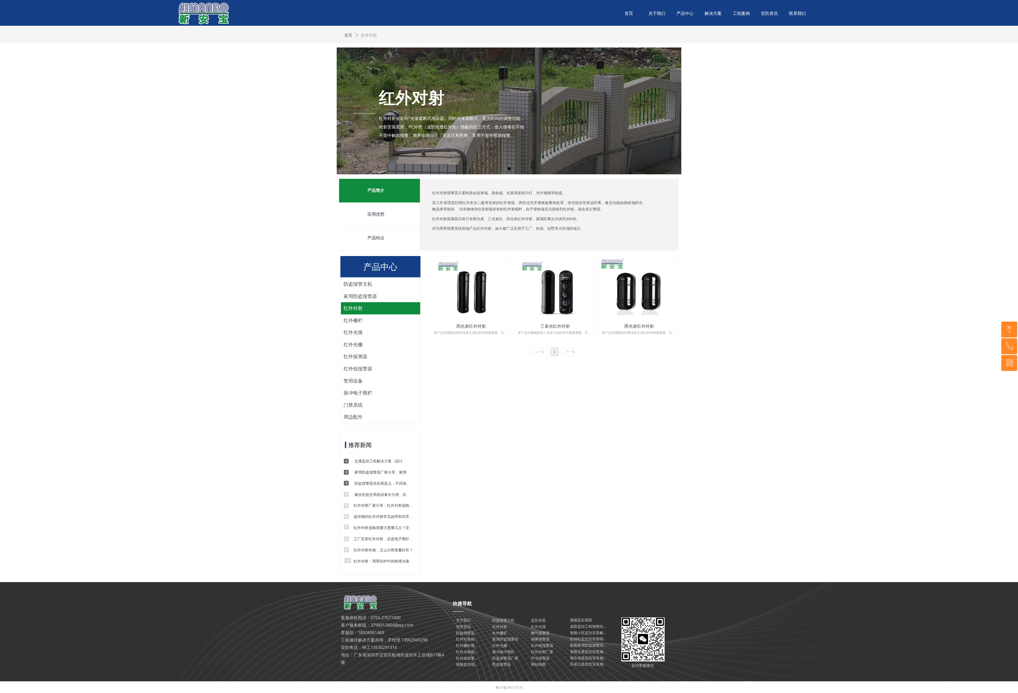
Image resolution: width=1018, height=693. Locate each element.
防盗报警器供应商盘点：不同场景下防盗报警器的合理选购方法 (382, 484)
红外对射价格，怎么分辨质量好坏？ (383, 550)
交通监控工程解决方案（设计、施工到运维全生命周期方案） (382, 461)
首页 (348, 35)
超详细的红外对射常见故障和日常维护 (384, 517)
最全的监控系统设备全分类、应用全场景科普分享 (382, 495)
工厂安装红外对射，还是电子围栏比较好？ (384, 539)
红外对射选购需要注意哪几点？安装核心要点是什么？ (384, 528)
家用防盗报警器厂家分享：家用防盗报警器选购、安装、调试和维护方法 (382, 472)
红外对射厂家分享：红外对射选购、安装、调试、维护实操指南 (384, 506)
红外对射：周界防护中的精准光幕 (381, 561)
